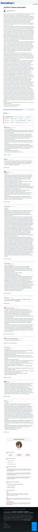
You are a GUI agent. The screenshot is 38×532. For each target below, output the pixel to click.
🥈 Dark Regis (28, 116)
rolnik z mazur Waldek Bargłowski (21, 120)
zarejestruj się (11, 109)
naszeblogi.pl (14, 512)
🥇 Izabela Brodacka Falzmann (19, 116)
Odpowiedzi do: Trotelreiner (7, 377)
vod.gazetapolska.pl (7, 512)
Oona (26, 122)
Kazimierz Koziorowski (19, 122)
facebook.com (17, 300)
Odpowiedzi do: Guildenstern (7, 154)
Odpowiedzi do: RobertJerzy (7, 293)
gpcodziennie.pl (20, 512)
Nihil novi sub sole (10, 462)
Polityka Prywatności (27, 519)
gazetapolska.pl (21, 511)
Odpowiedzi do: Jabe (6, 167)
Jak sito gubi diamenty (11, 460)
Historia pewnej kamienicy (11, 485)
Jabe (26, 118)
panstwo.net (26, 511)
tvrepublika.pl (26, 512)
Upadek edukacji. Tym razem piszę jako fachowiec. (15, 484)
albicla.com (31, 512)
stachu (12, 120)
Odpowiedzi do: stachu (7, 303)
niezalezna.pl (14, 511)
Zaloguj (6, 109)
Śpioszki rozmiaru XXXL (11, 487)
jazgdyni (7, 172)
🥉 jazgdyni (7, 118)
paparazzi (7, 122)
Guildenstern (21, 118)
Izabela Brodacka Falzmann (10, 10)
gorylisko (30, 120)
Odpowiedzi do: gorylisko (7, 396)
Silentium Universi (14, 118)
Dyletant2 (12, 122)
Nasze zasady (6, 524)
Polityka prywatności (7, 527)
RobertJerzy (7, 120)
